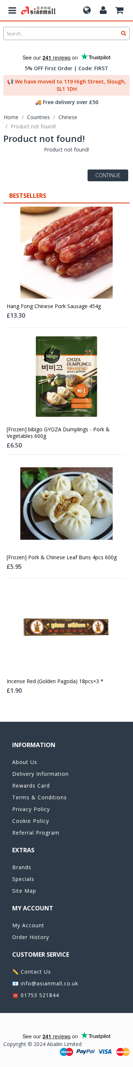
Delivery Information (40, 773)
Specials (23, 878)
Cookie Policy (30, 820)
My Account (28, 925)
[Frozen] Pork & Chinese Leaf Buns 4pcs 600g (62, 557)
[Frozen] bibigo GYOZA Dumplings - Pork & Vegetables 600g (58, 432)
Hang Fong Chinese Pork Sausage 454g (54, 306)
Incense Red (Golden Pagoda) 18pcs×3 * (55, 681)
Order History (30, 937)
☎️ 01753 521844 (35, 995)
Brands (21, 867)
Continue (107, 175)
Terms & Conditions (39, 797)
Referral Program (35, 832)
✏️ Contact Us (31, 971)
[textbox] (66, 33)
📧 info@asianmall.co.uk (45, 983)
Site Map (24, 890)
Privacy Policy (31, 809)
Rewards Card (31, 785)
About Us (24, 762)
